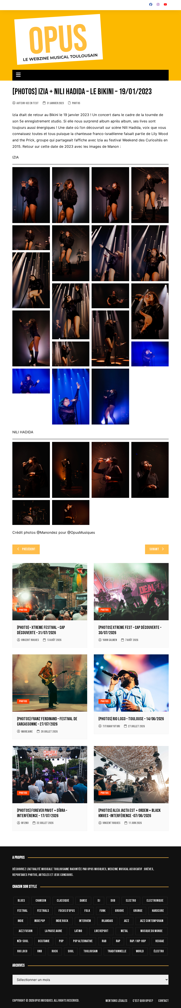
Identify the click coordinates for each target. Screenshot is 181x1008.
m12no (24, 823)
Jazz (126, 921)
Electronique (155, 901)
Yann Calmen (110, 640)
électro (159, 951)
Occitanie (43, 941)
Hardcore (158, 911)
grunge (137, 911)
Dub (113, 901)
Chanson (41, 901)
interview (85, 921)
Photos (76, 103)
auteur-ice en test (28, 103)
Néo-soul (22, 941)
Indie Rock (62, 921)
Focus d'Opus (66, 911)
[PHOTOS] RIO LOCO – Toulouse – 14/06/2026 (131, 719)
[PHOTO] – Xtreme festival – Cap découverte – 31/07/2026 (41, 630)
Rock (55, 951)
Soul (71, 951)
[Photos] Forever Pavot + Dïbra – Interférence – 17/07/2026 (42, 813)
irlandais (107, 921)
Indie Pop (39, 921)
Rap (118, 941)
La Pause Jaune (53, 931)
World (140, 951)
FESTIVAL (22, 911)
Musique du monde (151, 931)
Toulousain (90, 951)
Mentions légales (116, 1001)
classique (63, 901)
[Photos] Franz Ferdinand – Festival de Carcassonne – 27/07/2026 (47, 721)
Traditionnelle (116, 951)
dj (99, 901)
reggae (159, 941)
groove (119, 911)
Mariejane (27, 731)
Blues (21, 901)
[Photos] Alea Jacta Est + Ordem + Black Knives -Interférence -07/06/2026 (129, 813)
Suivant (154, 549)
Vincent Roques (30, 640)
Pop (61, 941)
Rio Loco (22, 951)
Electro (131, 901)
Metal (124, 931)
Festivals (43, 911)
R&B (104, 941)
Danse (83, 901)
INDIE (20, 921)
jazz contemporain (151, 921)
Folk (87, 911)
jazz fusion (25, 931)
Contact (163, 1001)
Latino (78, 931)
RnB (39, 951)
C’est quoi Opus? (143, 1001)
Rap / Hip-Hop (138, 941)
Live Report (101, 931)
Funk (103, 911)
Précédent (28, 549)
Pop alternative (82, 941)
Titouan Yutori (111, 726)
